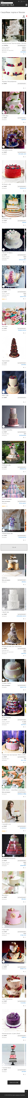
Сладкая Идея (6, 1067)
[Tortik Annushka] (14, 416)
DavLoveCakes (6, 289)
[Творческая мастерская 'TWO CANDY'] (14, 741)
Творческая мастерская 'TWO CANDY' (14, 755)
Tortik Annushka (7, 430)
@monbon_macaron (22, 330)
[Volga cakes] (14, 916)
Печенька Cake (6, 218)
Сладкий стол (6, 824)
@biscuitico (24, 899)
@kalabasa (24, 581)
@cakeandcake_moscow (21, 616)
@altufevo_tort (23, 968)
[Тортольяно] (14, 347)
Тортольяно (6, 361)
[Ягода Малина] (14, 704)
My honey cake (6, 184)
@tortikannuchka (22, 435)
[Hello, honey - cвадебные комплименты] (14, 777)
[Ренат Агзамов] (14, 486)
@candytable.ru (23, 828)
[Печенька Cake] (14, 205)
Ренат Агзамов (6, 499)
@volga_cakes (23, 935)
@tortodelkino (23, 51)
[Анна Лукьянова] (14, 986)
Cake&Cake (5, 612)
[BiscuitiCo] (14, 882)
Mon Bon (4, 326)
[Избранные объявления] (19, 1)
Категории (7, 8)
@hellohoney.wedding (22, 793)
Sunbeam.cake (6, 465)
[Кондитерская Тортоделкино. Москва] (14, 30)
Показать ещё (14, 1082)
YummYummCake (7, 533)
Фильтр (21, 8)
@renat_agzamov (22, 503)
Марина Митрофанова (9, 81)
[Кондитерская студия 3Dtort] (14, 1020)
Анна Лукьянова (7, 999)
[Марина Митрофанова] (14, 68)
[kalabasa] (14, 565)
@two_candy (23, 760)
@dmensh (24, 222)
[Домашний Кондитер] (14, 845)
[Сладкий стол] (14, 811)
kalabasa (4, 578)
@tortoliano (23, 364)
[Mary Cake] (14, 382)
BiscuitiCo (5, 895)
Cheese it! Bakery (7, 253)
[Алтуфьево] (14, 952)
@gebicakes (23, 119)
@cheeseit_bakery (22, 259)
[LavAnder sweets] (14, 137)
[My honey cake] (14, 171)
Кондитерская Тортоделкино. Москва (14, 43)
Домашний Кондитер (8, 858)
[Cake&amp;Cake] (14, 599)
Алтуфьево (5, 965)
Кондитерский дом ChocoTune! (12, 646)
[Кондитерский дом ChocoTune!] (14, 633)
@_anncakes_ (23, 1002)
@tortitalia (24, 1071)
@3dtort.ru (24, 1037)
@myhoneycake (23, 188)
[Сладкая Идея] (14, 1055)
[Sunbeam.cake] (14, 452)
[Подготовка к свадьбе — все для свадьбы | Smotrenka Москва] (7, 4)
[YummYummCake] (14, 520)
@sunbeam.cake (23, 468)
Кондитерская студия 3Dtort (11, 1033)
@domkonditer (23, 865)
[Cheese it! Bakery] (14, 240)
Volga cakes (5, 929)
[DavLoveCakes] (14, 276)
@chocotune (23, 653)
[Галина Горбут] (14, 670)
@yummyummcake (22, 537)
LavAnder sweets (7, 150)
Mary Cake (5, 395)
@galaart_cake (23, 687)
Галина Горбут (6, 683)
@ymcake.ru (23, 724)
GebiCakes (5, 116)
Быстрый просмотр (22, 45)
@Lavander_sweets (22, 153)
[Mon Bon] (14, 313)
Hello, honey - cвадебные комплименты (14, 790)
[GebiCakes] (14, 103)
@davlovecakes (23, 296)
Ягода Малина (6, 717)
